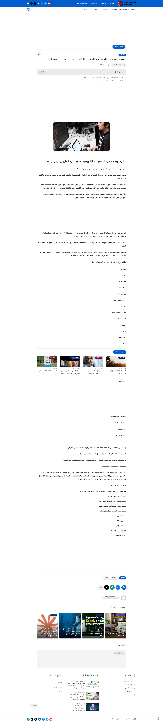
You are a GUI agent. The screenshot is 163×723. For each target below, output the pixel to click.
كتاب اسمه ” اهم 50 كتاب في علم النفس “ (48, 372)
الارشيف (103, 3)
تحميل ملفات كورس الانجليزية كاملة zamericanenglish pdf (78, 708)
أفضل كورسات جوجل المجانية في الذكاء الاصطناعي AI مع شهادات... (71, 632)
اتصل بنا (112, 3)
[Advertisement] (81, 29)
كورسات (114, 10)
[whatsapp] (28, 3)
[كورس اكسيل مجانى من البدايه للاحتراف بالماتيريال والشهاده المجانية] (92, 696)
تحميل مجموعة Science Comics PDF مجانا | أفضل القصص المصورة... (116, 632)
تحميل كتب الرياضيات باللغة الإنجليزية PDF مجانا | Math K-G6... (91, 47)
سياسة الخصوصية (82, 3)
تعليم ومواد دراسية (90, 10)
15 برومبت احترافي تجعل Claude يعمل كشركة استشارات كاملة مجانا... (49, 632)
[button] (118, 587)
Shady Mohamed (116, 65)
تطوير (106, 577)
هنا (112, 486)
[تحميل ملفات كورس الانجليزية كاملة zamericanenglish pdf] (92, 707)
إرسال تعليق (119, 653)
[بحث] (28, 9)
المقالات (104, 10)
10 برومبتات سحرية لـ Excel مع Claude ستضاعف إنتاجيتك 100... (94, 632)
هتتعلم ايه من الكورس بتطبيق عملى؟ (111, 81)
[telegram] (45, 3)
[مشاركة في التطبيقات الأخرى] (101, 587)
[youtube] (49, 3)
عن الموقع (94, 3)
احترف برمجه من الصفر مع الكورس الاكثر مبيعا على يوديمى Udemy (103, 78)
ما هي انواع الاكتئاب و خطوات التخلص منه (95, 372)
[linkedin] (38, 3)
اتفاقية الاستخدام (128, 684)
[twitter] (35, 3)
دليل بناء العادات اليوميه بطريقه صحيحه (118, 372)
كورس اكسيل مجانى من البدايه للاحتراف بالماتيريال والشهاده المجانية (76, 697)
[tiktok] (31, 3)
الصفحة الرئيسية (128, 681)
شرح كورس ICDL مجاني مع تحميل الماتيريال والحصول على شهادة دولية (76, 686)
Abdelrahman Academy (110, 719)
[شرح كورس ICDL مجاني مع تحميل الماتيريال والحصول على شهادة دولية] (92, 685)
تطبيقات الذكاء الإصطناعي (127, 10)
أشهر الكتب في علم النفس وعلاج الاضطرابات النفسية (70, 372)
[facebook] (42, 3)
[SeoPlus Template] (135, 719)
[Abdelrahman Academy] (126, 3)
